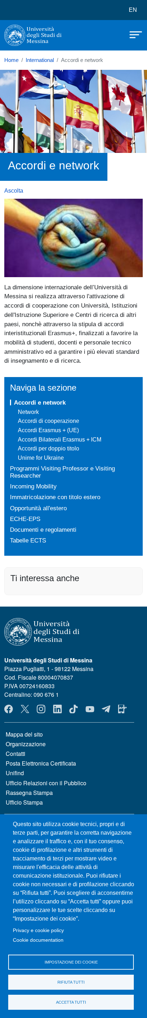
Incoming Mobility (33, 486)
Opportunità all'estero (38, 508)
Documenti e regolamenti (43, 529)
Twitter (25, 709)
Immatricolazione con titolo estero (55, 497)
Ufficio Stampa (24, 802)
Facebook (8, 709)
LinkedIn (57, 709)
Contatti (15, 753)
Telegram (106, 709)
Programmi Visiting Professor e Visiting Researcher (62, 472)
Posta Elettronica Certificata (41, 763)
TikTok (73, 709)
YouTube (90, 709)
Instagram (41, 709)
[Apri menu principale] (132, 34)
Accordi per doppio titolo (48, 448)
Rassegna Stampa (29, 792)
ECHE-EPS (25, 518)
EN (133, 10)
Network (28, 412)
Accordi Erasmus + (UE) (48, 430)
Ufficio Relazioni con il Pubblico (46, 783)
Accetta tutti (71, 1002)
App (122, 709)
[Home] (32, 35)
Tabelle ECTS (28, 540)
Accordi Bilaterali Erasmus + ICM (59, 439)
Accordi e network (40, 402)
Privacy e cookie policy (38, 930)
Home (11, 60)
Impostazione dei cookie (71, 962)
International (40, 60)
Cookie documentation (38, 940)
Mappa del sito (24, 734)
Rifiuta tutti (71, 982)
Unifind (15, 773)
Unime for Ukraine (41, 458)
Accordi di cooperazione (48, 421)
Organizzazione (26, 744)
